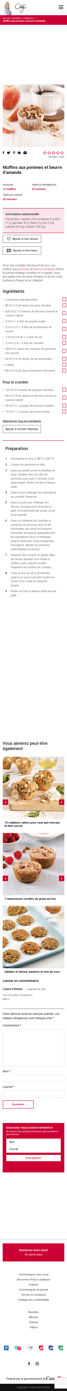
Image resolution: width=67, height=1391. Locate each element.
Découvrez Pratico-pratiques (33, 1279)
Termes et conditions (33, 1294)
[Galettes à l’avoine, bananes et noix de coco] (33, 937)
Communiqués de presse (33, 1289)
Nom (7, 1071)
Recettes (16, 18)
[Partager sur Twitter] (8, 152)
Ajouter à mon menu (25, 250)
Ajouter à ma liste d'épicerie (22, 429)
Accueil (6, 18)
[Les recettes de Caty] (8, 7)
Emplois (33, 1284)
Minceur (33, 1317)
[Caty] (30, 1348)
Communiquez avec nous (34, 1274)
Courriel (8, 1087)
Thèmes (33, 1322)
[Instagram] (37, 1363)
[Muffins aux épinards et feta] (33, 788)
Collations (29, 18)
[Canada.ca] (53, 1378)
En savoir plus (33, 1252)
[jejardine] (60, 1348)
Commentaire (12, 1025)
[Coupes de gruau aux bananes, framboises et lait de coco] (33, 864)
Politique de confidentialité (33, 1299)
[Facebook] (29, 1363)
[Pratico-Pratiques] (6, 1348)
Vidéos (33, 1327)
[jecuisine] (41, 1348)
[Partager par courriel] (25, 152)
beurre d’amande (43, 269)
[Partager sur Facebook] (3, 152)
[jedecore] (50, 1348)
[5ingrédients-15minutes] (18, 1348)
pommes (23, 269)
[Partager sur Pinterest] (14, 152)
